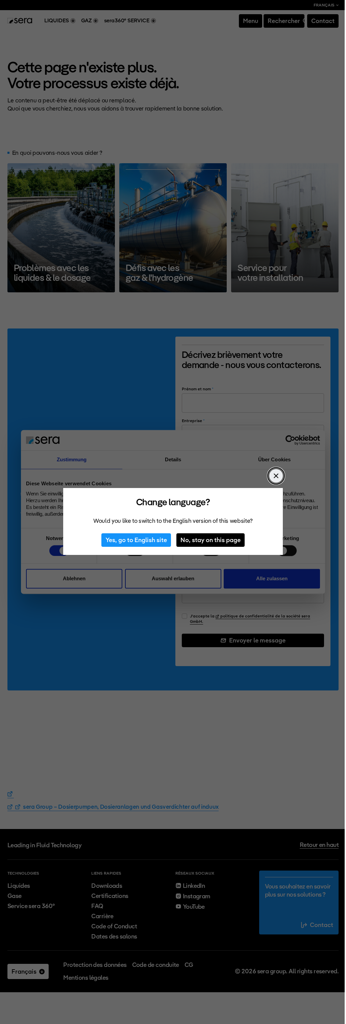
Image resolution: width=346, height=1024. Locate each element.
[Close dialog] (276, 476)
